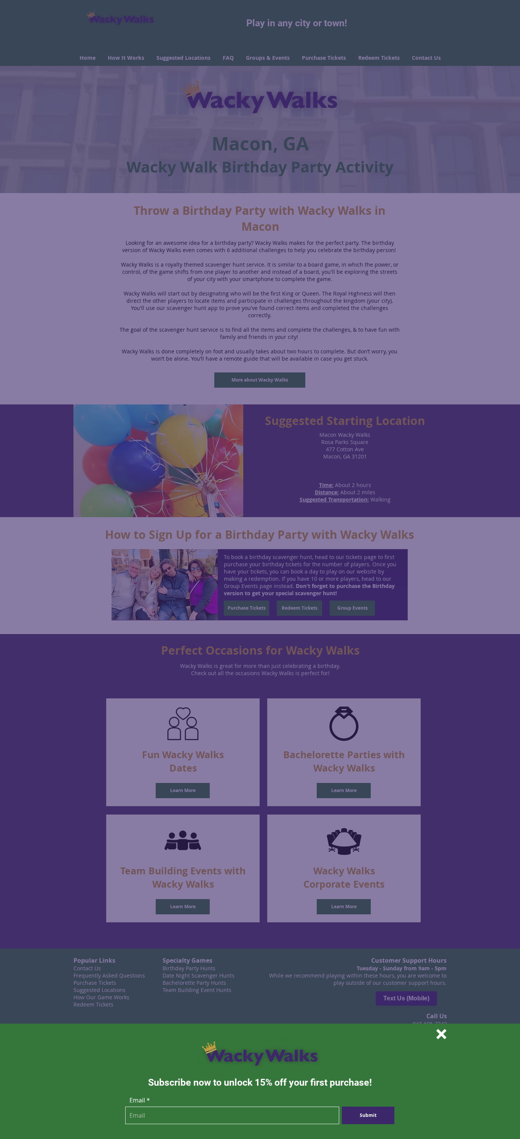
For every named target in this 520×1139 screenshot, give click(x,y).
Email (137, 1100)
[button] (441, 1034)
